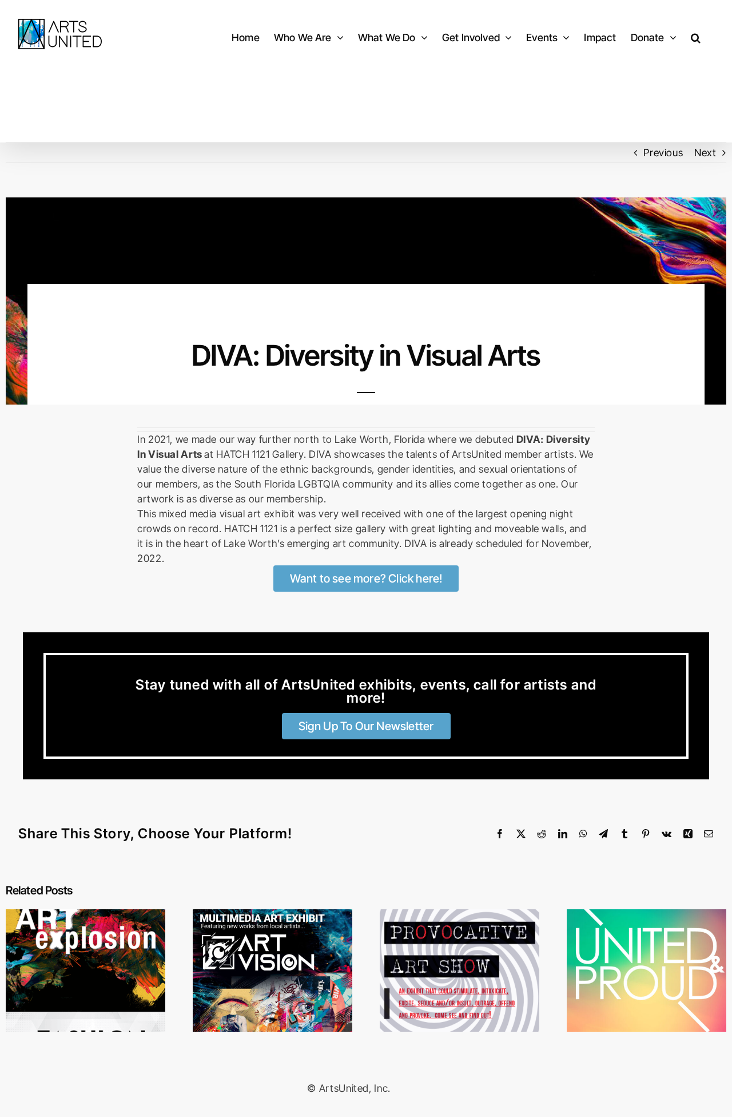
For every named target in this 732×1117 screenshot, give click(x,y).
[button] (696, 37)
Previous (663, 152)
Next (705, 152)
